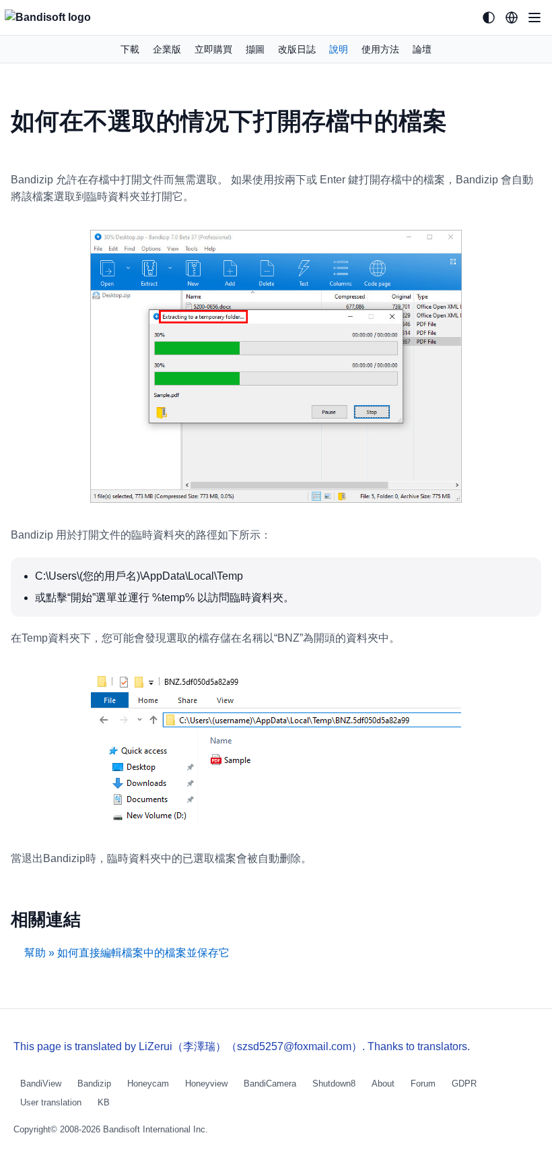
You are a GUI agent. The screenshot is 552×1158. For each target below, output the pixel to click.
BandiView (40, 1083)
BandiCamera (270, 1083)
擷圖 (255, 49)
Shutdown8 (333, 1083)
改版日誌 (297, 49)
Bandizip (94, 1083)
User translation (50, 1102)
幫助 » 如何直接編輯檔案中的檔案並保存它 (127, 952)
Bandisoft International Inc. (155, 1129)
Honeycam (148, 1083)
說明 (338, 49)
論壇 (422, 49)
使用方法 (380, 49)
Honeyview (206, 1083)
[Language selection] (511, 17)
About (383, 1083)
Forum (423, 1083)
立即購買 (213, 49)
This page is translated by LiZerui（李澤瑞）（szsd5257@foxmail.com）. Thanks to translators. (241, 1046)
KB (104, 1102)
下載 (129, 49)
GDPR (464, 1083)
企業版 (167, 49)
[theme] (488, 17)
